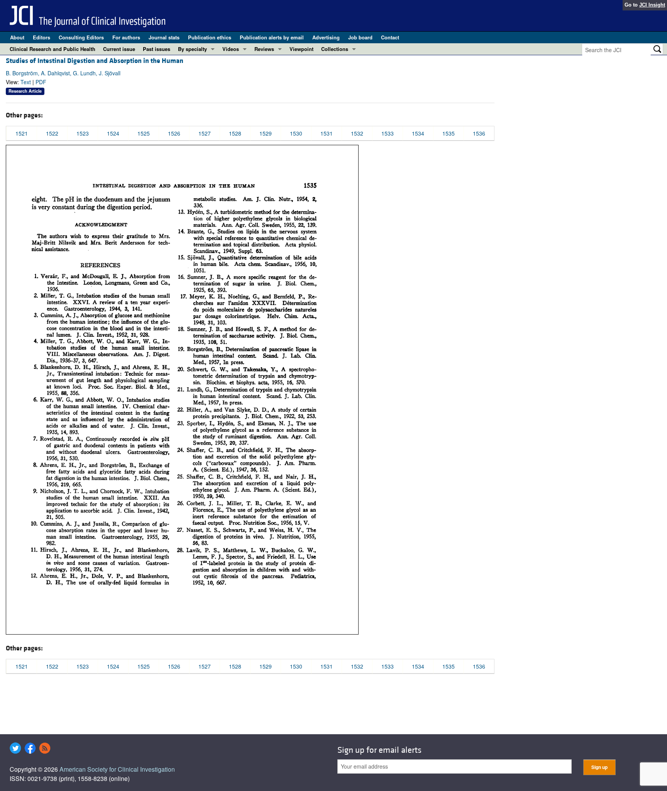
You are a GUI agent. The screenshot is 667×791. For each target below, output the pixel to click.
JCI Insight (652, 5)
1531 (326, 133)
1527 (204, 133)
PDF (41, 82)
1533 (387, 133)
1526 (174, 133)
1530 (296, 133)
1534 (418, 133)
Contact (390, 37)
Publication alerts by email (272, 37)
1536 (479, 133)
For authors (126, 37)
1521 (21, 133)
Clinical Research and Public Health (52, 49)
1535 (448, 133)
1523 (82, 133)
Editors (41, 37)
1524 (113, 133)
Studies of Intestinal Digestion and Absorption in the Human (94, 60)
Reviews (264, 49)
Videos (230, 49)
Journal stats (164, 37)
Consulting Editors (81, 37)
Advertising (326, 37)
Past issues (156, 49)
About (17, 37)
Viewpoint (301, 49)
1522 (52, 133)
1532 (357, 133)
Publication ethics (209, 37)
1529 (265, 133)
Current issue (119, 49)
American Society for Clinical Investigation (117, 769)
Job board (360, 37)
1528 (235, 133)
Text (25, 82)
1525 (143, 133)
